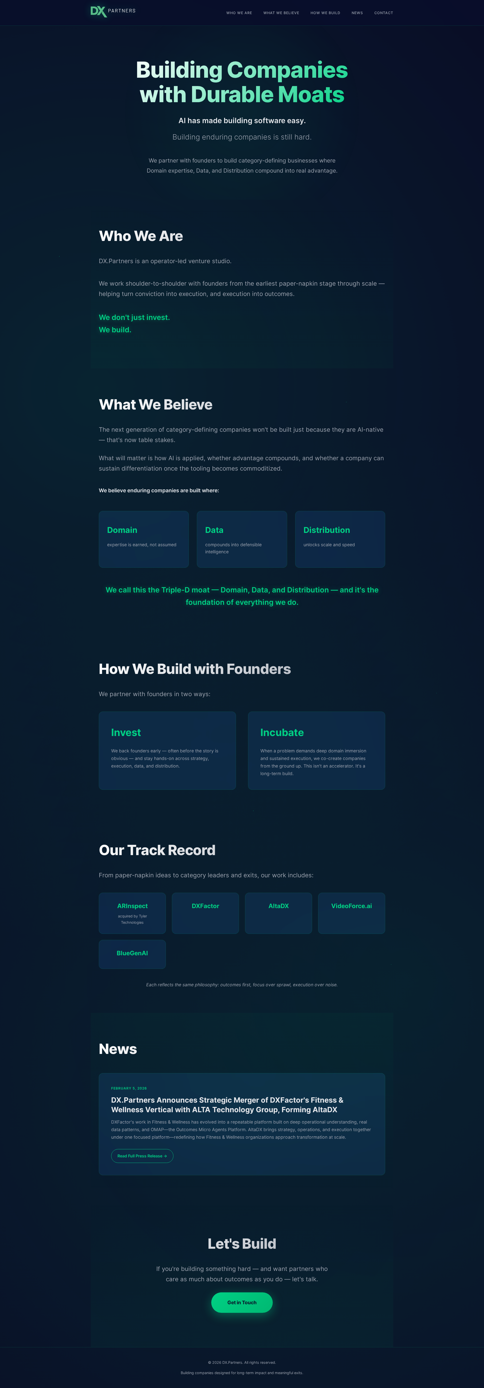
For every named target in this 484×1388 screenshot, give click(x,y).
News (357, 13)
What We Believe (281, 13)
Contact (383, 13)
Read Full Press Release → (142, 1155)
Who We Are (239, 13)
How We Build (325, 13)
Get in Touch (242, 1302)
